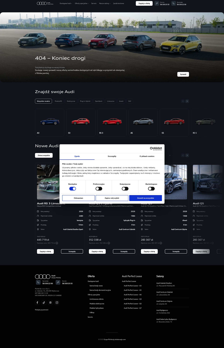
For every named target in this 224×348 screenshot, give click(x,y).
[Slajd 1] (169, 155)
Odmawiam (78, 198)
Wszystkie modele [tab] (43, 101)
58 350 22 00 (181, 4)
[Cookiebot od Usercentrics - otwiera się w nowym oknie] (152, 148)
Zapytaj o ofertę (144, 3)
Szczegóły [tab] (112, 156)
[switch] (99, 189)
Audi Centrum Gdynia (164, 301)
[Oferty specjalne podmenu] (88, 3)
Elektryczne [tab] (71, 101)
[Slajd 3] (172, 155)
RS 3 (101, 133)
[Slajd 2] (171, 155)
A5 (132, 133)
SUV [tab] (129, 101)
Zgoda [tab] (77, 156)
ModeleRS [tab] (58, 101)
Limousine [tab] (110, 101)
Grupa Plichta (108, 339)
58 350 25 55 (164, 4)
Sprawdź (183, 74)
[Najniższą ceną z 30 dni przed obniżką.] (56, 243)
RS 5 (195, 133)
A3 (38, 133)
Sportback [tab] (98, 101)
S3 (69, 133)
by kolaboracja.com (119, 339)
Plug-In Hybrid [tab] (85, 101)
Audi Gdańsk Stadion (164, 283)
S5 (163, 133)
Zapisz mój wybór (112, 198)
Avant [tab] (121, 101)
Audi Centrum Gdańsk (164, 292)
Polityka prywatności (41, 310)
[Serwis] (156, 3)
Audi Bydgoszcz (162, 310)
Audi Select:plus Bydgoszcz (166, 319)
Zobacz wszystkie (44, 155)
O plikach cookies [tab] (147, 156)
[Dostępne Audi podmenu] (71, 3)
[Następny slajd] (187, 101)
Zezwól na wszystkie (145, 198)
